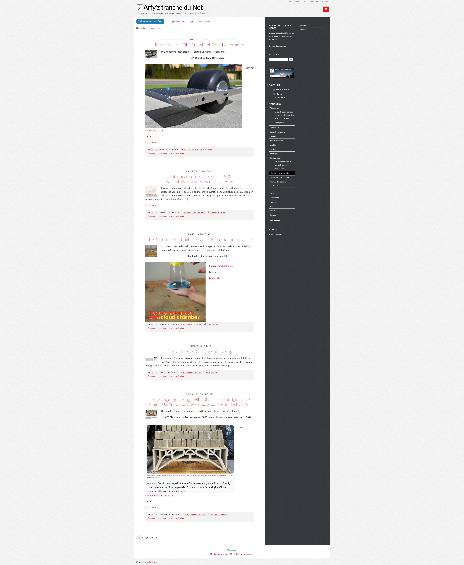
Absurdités (274, 108)
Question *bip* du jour (279, 178)
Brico (210, 149)
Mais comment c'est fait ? (193, 149)
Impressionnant (276, 141)
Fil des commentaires (202, 22)
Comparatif (274, 128)
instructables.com (154, 130)
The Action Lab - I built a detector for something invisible (200, 239)
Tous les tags (274, 221)
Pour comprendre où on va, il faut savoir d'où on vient (283, 165)
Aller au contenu (294, 2)
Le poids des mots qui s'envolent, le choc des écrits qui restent (284, 115)
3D (211, 514)
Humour (273, 202)
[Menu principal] (326, 9)
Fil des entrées (181, 22)
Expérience (214, 212)
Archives (303, 30)
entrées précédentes (139, 537)
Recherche (275, 55)
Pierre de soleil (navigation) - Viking (199, 351)
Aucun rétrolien (177, 153)
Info (208, 372)
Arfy (152, 149)
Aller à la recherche (322, 2)
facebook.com (225, 266)
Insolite (273, 145)
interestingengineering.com (159, 495)
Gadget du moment (278, 132)
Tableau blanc (275, 158)
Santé (272, 211)
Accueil (303, 25)
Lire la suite (150, 142)
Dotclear (153, 562)
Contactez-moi (275, 234)
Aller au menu (307, 2)
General (273, 136)
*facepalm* (279, 123)
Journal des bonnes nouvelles (278, 183)
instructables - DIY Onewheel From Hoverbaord (199, 45)
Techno (223, 212)
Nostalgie (274, 154)
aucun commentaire (158, 153)
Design (217, 514)
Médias (273, 149)
